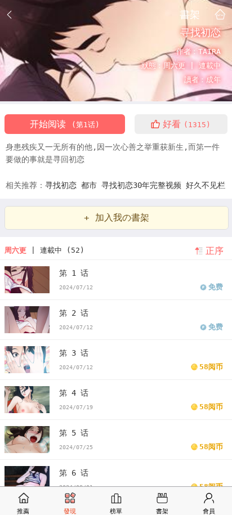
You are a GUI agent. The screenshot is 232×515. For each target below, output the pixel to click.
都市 (91, 185)
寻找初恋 (63, 185)
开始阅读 (65, 124)
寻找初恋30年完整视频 (143, 185)
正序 (215, 250)
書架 (190, 14)
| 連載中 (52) (44, 250)
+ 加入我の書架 (116, 217)
